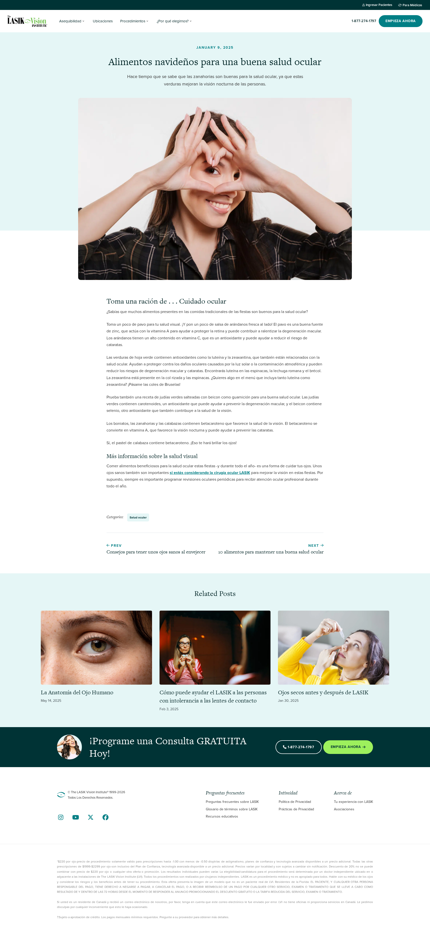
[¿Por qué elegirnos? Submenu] (191, 21)
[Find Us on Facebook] (105, 817)
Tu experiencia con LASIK (353, 801)
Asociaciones (344, 809)
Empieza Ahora (346, 747)
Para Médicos (412, 5)
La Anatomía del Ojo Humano (77, 692)
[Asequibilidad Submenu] (83, 21)
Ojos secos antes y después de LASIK (323, 692)
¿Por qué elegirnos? (173, 21)
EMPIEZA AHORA (400, 21)
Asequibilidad (70, 21)
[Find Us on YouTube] (75, 817)
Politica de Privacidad (295, 801)
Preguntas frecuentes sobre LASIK (232, 801)
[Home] (27, 21)
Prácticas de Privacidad (296, 809)
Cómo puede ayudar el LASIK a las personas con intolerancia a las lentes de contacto (213, 696)
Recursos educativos (222, 816)
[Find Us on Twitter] (90, 817)
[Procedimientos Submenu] (147, 21)
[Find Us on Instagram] (60, 817)
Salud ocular (138, 517)
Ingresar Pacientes (379, 4)
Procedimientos (132, 21)
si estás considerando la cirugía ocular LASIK (210, 472)
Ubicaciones (103, 21)
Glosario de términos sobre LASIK (232, 809)
